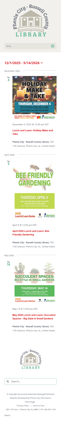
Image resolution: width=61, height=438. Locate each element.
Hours (7, 415)
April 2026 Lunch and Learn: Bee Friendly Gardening (30, 232)
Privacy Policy (23, 405)
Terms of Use (38, 405)
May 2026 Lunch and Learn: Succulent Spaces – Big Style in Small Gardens (34, 316)
